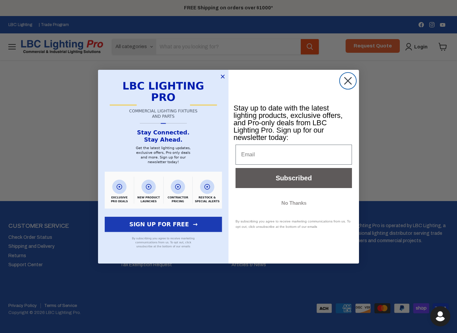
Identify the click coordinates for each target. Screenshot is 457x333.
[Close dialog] (348, 80)
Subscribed (294, 178)
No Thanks (293, 203)
